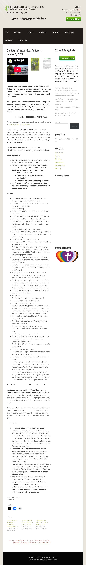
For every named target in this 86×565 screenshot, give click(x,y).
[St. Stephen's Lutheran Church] (26, 9)
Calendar (30, 32)
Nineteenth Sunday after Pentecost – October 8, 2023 (32, 543)
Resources (43, 32)
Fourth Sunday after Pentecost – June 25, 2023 (42, 522)
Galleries (55, 32)
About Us (17, 32)
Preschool (9, 40)
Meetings (58, 159)
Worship (58, 168)
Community (59, 153)
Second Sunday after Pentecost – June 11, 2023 (27, 522)
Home (7, 32)
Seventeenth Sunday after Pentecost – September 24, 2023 (28, 540)
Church (31, 560)
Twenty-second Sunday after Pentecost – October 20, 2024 (13, 523)
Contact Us (22, 40)
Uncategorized (60, 165)
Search (57, 122)
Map (79, 10)
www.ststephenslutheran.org (19, 124)
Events (57, 156)
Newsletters (69, 32)
